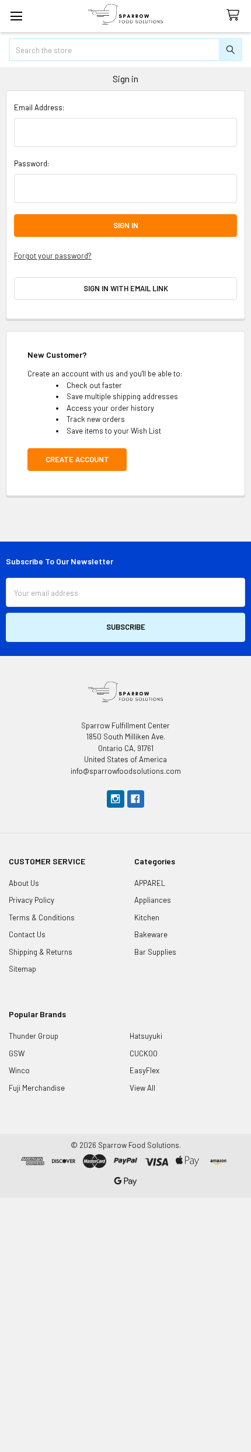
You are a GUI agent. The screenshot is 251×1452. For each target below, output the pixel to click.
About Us (24, 883)
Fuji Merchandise (37, 1088)
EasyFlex (144, 1070)
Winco (19, 1070)
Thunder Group (33, 1036)
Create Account (77, 459)
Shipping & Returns (40, 952)
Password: (31, 163)
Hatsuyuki (146, 1036)
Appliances (152, 900)
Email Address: (39, 107)
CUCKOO (144, 1053)
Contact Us (27, 934)
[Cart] (235, 15)
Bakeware (151, 934)
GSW (17, 1053)
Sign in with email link (125, 288)
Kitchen (146, 917)
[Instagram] (115, 798)
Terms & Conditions (42, 917)
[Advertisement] (125, 1323)
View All (142, 1088)
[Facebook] (135, 798)
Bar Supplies (155, 952)
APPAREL (149, 883)
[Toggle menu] (16, 16)
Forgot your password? (53, 255)
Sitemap (22, 968)
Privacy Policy (31, 900)
